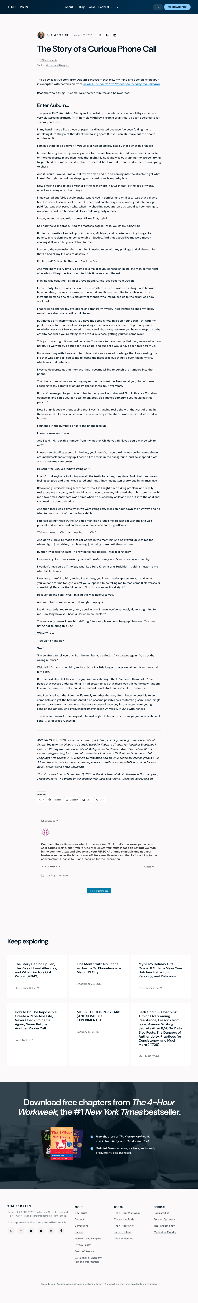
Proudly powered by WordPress (24, 1222)
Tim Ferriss (81, 1212)
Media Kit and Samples (88, 1238)
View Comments (99, 891)
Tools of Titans (122, 1232)
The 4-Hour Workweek (127, 1212)
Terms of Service (84, 1251)
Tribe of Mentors (123, 1238)
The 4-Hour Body (124, 1219)
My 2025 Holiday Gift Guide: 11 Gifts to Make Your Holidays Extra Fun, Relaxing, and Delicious (160, 970)
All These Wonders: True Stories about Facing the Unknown (121, 84)
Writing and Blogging (57, 65)
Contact (79, 1219)
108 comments (48, 60)
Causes (79, 1232)
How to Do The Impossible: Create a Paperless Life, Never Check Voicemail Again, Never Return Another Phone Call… (36, 1020)
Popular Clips (161, 1212)
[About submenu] (75, 7)
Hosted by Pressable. (55, 1222)
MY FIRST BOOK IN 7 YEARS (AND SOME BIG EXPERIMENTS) (98, 1016)
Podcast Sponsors (164, 1219)
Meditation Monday (165, 1232)
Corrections (81, 1225)
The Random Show (164, 1225)
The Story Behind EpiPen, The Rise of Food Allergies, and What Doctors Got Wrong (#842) (36, 970)
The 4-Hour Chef (124, 1225)
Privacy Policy (83, 1244)
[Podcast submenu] (111, 7)
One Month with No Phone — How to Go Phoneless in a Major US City (99, 968)
